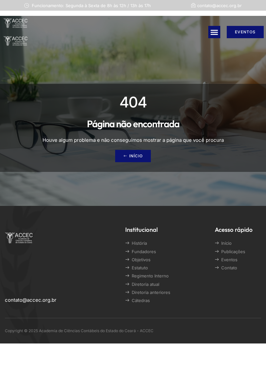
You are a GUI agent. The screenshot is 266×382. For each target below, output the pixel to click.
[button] (214, 32)
